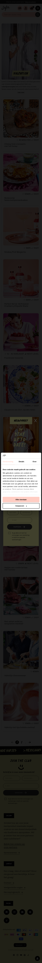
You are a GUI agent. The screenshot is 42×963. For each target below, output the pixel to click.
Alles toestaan (21, 499)
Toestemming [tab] (8, 462)
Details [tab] (21, 462)
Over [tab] (34, 462)
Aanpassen (19, 506)
